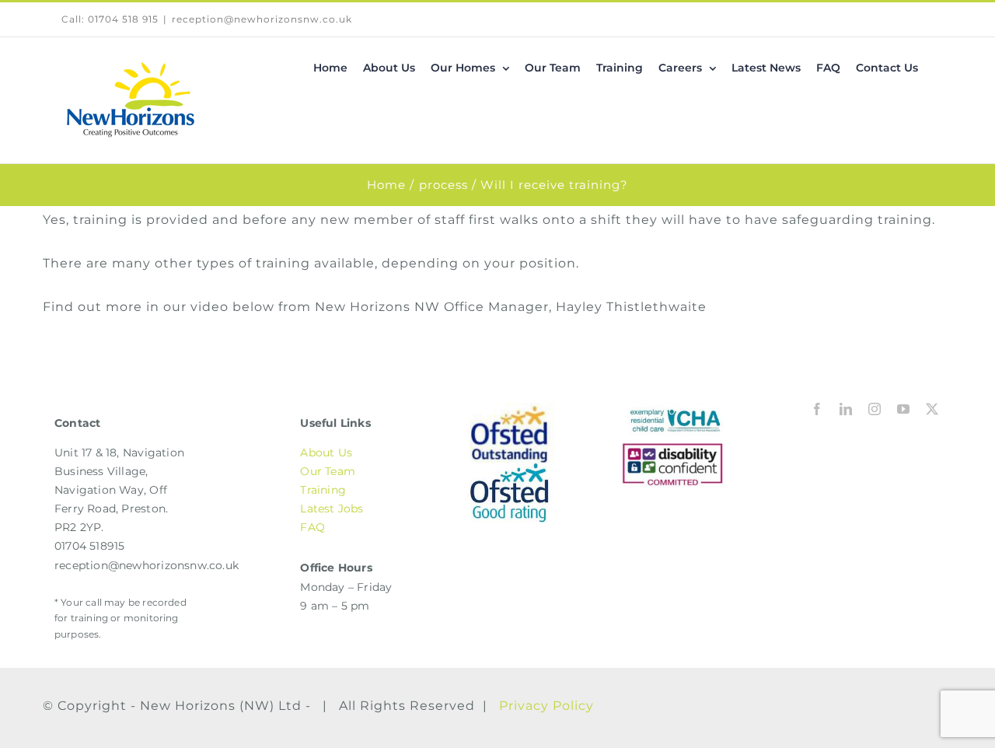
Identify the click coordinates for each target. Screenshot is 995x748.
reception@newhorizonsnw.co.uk (262, 19)
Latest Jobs (331, 509)
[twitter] (932, 409)
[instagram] (875, 409)
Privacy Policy (546, 705)
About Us (326, 453)
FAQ (312, 527)
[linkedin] (846, 409)
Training (323, 490)
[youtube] (903, 409)
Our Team (327, 471)
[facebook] (817, 409)
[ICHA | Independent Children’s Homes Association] (673, 408)
